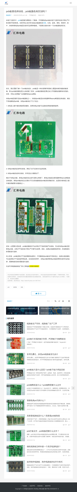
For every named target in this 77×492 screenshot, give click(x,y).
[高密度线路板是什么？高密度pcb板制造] (16, 420)
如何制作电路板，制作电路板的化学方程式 (45, 461)
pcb (19, 20)
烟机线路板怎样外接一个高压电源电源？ (44, 446)
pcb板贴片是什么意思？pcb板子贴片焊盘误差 (46, 369)
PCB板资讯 (32, 15)
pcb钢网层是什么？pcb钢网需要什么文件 (44, 385)
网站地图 (41, 489)
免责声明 (32, 486)
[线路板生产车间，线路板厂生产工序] (16, 328)
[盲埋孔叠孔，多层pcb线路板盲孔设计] (16, 358)
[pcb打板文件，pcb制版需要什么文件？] (16, 435)
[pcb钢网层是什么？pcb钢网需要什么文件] (16, 389)
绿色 (44, 23)
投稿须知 (40, 486)
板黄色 (15, 287)
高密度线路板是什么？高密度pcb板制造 (43, 415)
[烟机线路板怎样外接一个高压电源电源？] (16, 451)
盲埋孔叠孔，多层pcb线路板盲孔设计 (42, 354)
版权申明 (47, 486)
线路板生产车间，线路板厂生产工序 (42, 323)
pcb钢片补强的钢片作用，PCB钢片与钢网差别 (46, 338)
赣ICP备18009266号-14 (52, 489)
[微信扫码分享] (55, 301)
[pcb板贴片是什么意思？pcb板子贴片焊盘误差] (16, 374)
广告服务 (24, 486)
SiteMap (36, 489)
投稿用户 (8, 15)
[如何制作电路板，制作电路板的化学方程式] (16, 466)
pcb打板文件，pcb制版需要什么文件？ (43, 431)
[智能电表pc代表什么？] (16, 404)
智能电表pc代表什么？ (36, 400)
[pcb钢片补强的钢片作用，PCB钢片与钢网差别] (16, 343)
